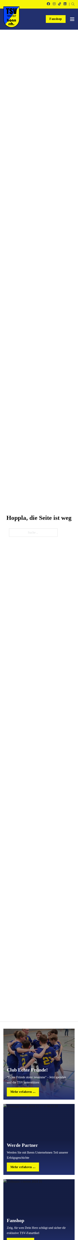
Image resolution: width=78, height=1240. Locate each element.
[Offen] (72, 19)
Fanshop (55, 19)
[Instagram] (54, 4)
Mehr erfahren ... (23, 1092)
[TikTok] (59, 4)
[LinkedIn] (65, 4)
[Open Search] (73, 4)
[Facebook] (48, 4)
